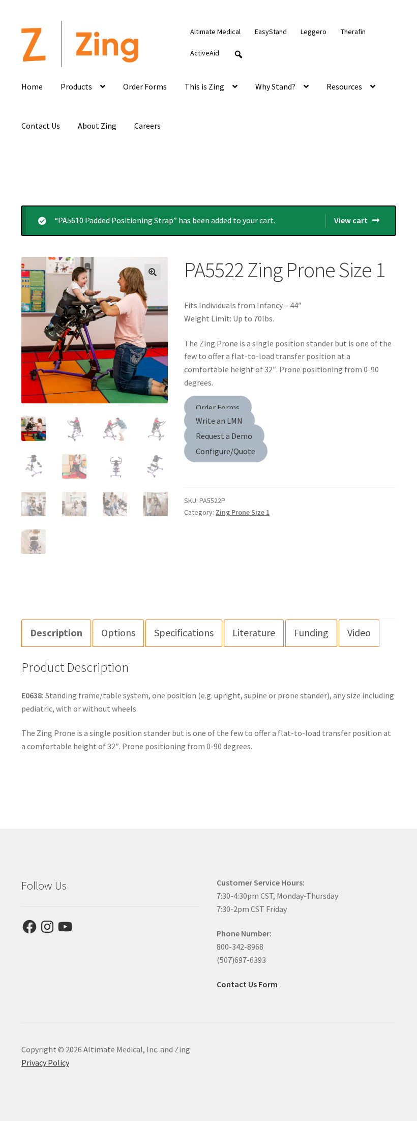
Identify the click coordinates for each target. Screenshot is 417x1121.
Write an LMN (219, 421)
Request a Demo (224, 435)
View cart (351, 220)
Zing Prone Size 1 (243, 512)
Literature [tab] (253, 632)
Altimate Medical (215, 31)
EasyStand (271, 31)
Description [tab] (56, 632)
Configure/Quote (225, 451)
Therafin (353, 31)
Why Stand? (275, 86)
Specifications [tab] (184, 632)
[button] (152, 272)
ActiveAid (204, 52)
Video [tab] (359, 632)
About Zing (97, 126)
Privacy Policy (45, 1062)
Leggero (313, 31)
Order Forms (145, 86)
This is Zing (204, 86)
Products (76, 86)
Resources (344, 86)
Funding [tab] (311, 632)
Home (32, 86)
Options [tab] (118, 632)
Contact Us (40, 126)
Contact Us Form (247, 984)
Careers (147, 126)
